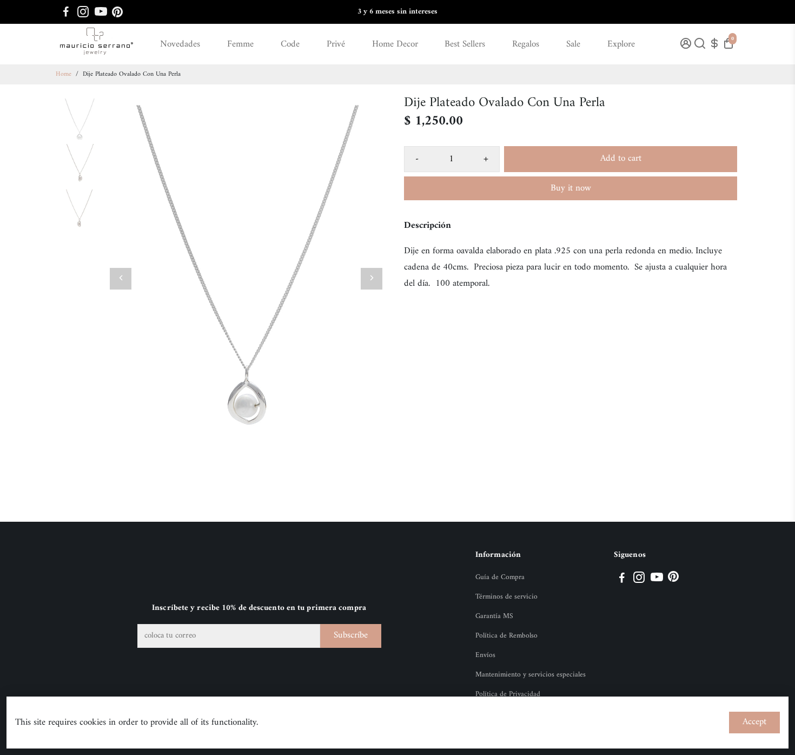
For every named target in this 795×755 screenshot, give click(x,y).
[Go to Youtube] (101, 11)
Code (290, 44)
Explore (621, 44)
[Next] (371, 279)
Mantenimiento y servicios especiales (530, 674)
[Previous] (120, 279)
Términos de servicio (506, 596)
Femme (240, 44)
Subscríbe (351, 635)
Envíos (485, 655)
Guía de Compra (500, 577)
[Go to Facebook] (66, 11)
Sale (573, 44)
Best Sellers (465, 44)
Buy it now (571, 188)
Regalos (525, 44)
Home (63, 74)
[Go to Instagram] (83, 11)
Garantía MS (494, 616)
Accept (754, 722)
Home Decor (395, 44)
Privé (336, 44)
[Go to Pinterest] (117, 11)
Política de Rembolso (506, 635)
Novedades (180, 44)
